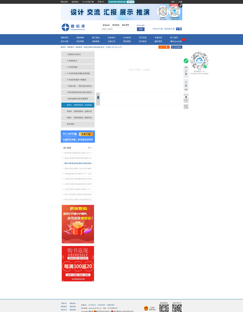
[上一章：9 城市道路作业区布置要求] (186, 71)
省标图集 (96, 41)
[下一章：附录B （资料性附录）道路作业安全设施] (186, 85)
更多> (90, 148)
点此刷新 (146, 70)
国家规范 (64, 38)
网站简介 (73, 303)
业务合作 (64, 310)
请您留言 (75, 2)
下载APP (64, 303)
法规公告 (111, 41)
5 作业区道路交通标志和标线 (78, 73)
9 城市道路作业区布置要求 (77, 99)
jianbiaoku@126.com (95, 308)
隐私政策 (73, 310)
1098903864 (110, 305)
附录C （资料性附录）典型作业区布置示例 (80, 118)
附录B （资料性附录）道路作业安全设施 (80, 111)
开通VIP (101, 2)
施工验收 (96, 38)
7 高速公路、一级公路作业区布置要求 (80, 86)
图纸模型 (127, 41)
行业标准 (127, 38)
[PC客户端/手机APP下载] (167, 27)
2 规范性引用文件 (74, 54)
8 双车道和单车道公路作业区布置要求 (80, 92)
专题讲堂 (158, 38)
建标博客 (158, 41)
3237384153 (92, 305)
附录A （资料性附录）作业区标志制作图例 (80, 105)
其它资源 (143, 38)
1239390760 (101, 305)
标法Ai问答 (141, 25)
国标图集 (80, 38)
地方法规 (64, 41)
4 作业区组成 (72, 67)
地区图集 (80, 41)
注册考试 (111, 38)
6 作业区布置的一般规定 (76, 80)
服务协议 (73, 306)
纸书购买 (143, 41)
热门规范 (174, 38)
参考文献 (70, 124)
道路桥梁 (79, 47)
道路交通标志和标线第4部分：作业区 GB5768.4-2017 (103, 47)
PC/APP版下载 (88, 2)
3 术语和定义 (72, 61)
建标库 (63, 47)
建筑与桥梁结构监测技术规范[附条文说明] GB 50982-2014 (87, 163)
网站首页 (64, 2)
